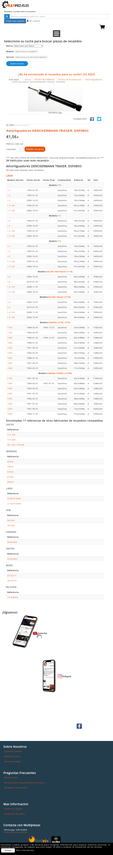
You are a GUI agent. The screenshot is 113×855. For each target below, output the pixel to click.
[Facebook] (92, 118)
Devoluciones (11, 777)
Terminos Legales (13, 808)
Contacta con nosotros (16, 832)
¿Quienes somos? (13, 751)
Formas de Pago (12, 761)
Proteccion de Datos (14, 814)
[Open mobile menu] (56, 33)
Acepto (8, 850)
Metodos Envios (12, 756)
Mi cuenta (34, 21)
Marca (9, 46)
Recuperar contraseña (15, 787)
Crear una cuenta (15, 21)
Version (10, 57)
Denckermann (22, 125)
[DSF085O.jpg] (55, 99)
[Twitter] (99, 118)
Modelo (10, 51)
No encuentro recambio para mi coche (24, 782)
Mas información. (25, 850)
